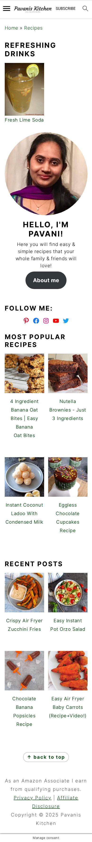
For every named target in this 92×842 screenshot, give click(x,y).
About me (46, 280)
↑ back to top (46, 757)
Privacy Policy (32, 798)
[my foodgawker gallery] (46, 547)
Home (11, 28)
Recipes (33, 28)
